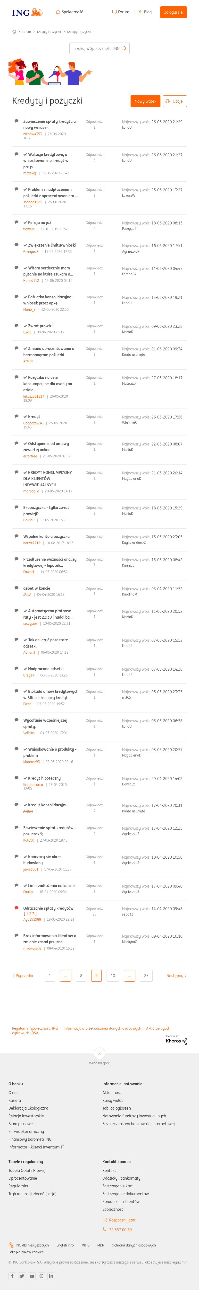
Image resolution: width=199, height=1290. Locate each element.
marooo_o (31, 491)
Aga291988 (32, 919)
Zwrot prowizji (40, 325)
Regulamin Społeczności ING (35, 1028)
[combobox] (99, 48)
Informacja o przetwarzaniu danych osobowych (102, 1028)
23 (146, 975)
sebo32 (127, 914)
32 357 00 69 (120, 1229)
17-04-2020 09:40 (166, 886)
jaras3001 (31, 869)
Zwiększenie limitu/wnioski (52, 245)
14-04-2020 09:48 (166, 908)
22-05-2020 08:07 (166, 444)
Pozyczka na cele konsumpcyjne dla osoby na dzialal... (47, 383)
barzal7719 (32, 543)
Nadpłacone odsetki (46, 668)
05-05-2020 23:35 (166, 691)
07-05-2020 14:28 (166, 669)
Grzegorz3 (31, 251)
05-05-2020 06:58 (166, 720)
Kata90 (29, 840)
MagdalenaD (131, 478)
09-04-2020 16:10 (166, 936)
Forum (123, 11)
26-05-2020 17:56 (166, 417)
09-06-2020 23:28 (166, 326)
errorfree (30, 456)
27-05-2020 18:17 (166, 377)
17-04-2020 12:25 (166, 828)
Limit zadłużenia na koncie (51, 885)
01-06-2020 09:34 (166, 349)
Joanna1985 (33, 202)
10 (113, 975)
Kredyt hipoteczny (44, 778)
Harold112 (31, 280)
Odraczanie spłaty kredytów (48, 908)
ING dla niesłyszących (32, 1245)
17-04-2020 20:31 (166, 805)
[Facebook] (12, 1276)
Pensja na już (39, 222)
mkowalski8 (32, 948)
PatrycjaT (129, 228)
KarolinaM (129, 594)
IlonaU (127, 127)
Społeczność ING (14, 32)
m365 (126, 697)
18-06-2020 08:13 (166, 223)
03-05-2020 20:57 (166, 749)
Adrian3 (29, 652)
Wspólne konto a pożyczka (46, 536)
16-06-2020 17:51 (166, 245)
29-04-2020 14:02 (166, 778)
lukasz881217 (34, 396)
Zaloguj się (173, 12)
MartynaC (129, 942)
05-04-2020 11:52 (166, 588)
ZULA (27, 594)
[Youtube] (32, 1276)
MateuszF (129, 383)
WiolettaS (129, 423)
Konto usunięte (133, 354)
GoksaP (29, 520)
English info (65, 1245)
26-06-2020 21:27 (166, 154)
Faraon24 (129, 274)
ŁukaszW (128, 195)
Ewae (28, 704)
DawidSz (128, 784)
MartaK (127, 332)
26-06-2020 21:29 (166, 121)
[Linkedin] (51, 1276)
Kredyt (34, 416)
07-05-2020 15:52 (166, 640)
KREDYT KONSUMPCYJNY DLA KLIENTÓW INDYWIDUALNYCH (47, 478)
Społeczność (72, 11)
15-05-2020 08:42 (166, 559)
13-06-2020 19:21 (166, 297)
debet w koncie (36, 588)
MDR (100, 1245)
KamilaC (128, 565)
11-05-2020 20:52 (166, 611)
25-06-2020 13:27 (166, 189)
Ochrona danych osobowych (134, 1245)
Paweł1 (29, 572)
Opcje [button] (178, 101)
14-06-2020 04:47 (166, 268)
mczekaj (30, 173)
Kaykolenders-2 (134, 542)
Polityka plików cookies (25, 1252)
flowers (29, 229)
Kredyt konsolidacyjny (47, 804)
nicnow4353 (33, 134)
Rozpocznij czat (122, 1220)
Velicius (29, 733)
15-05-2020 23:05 (166, 536)
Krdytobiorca (33, 785)
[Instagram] (41, 1276)
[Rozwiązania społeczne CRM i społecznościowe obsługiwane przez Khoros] (176, 1039)
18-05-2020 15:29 (166, 508)
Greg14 (29, 675)
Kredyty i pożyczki (49, 32)
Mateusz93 (32, 762)
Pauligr (28, 892)
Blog (148, 11)
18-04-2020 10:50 (166, 857)
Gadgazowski (33, 423)
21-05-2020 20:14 (166, 473)
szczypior (30, 623)
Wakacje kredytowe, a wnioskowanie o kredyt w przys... (45, 160)
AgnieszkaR (130, 251)
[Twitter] (22, 1276)
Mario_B (29, 309)
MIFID (86, 1245)
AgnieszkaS (130, 834)
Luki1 (27, 332)
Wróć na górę (99, 1063)
